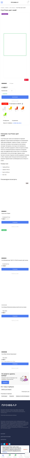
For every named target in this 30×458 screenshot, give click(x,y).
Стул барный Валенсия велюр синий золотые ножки (13, 307)
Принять (25, 449)
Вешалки (12, 396)
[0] (9, 456)
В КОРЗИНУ (15, 97)
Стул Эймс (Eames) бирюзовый (8, 354)
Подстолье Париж (5, 213)
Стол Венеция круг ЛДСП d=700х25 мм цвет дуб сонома (14, 260)
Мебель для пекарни (6, 389)
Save (27, 79)
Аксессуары (4, 396)
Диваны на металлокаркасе (23, 396)
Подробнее (4, 452)
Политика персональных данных (9, 415)
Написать (5, 382)
